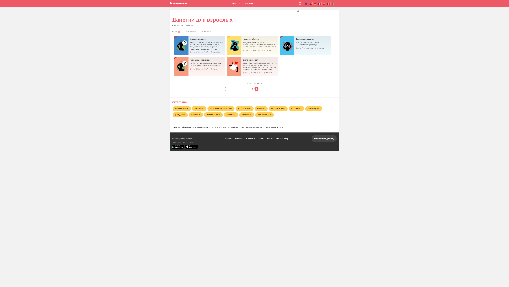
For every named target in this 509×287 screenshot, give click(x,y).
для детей (180, 115)
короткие (195, 115)
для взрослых (264, 115)
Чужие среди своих (305, 45)
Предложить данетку (324, 139)
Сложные (250, 139)
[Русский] (306, 3)
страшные (246, 115)
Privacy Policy (282, 139)
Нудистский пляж (252, 45)
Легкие (261, 139)
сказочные (296, 109)
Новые (270, 139)
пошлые (261, 109)
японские (199, 109)
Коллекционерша (199, 45)
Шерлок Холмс (278, 109)
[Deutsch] (315, 3)
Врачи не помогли (252, 66)
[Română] (328, 3)
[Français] (319, 3)
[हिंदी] (298, 10)
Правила (249, 3)
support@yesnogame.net (182, 142)
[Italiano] (333, 3)
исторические (213, 115)
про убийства (181, 109)
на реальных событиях (221, 109)
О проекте (235, 3)
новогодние (313, 109)
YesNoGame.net (180, 3)
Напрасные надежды (199, 66)
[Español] (324, 3)
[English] (310, 3)
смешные (231, 115)
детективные (244, 109)
